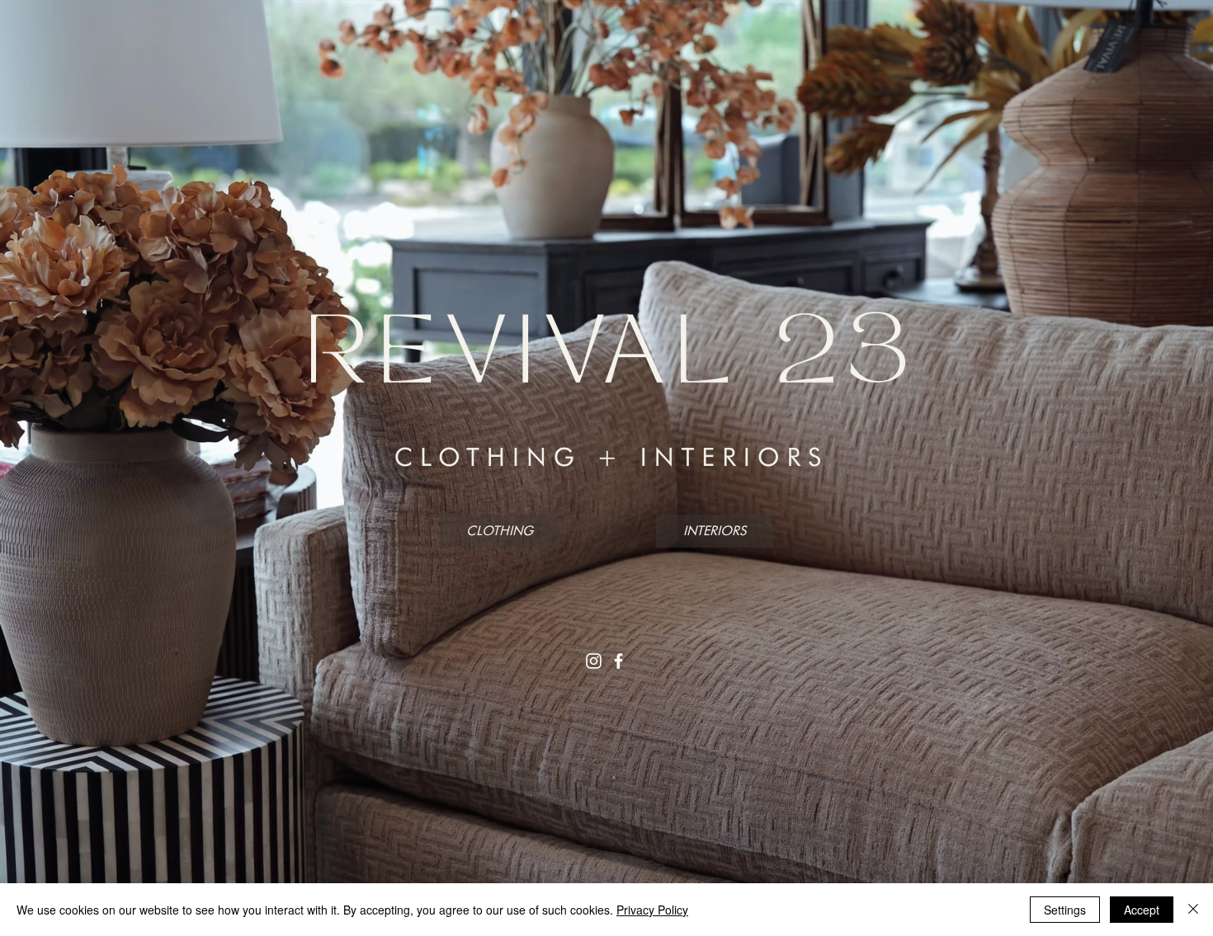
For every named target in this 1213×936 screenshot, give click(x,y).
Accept (1141, 909)
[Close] (1193, 909)
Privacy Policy (652, 909)
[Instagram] (593, 661)
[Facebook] (618, 661)
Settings (1065, 909)
